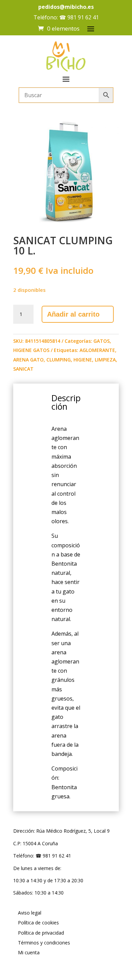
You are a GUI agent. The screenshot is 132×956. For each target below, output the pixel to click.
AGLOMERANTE (97, 350)
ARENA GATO (28, 359)
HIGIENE (82, 359)
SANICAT (23, 369)
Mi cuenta (29, 952)
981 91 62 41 (83, 17)
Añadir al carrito (73, 314)
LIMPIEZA (105, 359)
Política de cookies (38, 922)
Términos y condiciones (44, 942)
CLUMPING (58, 359)
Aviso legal (29, 912)
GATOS (101, 341)
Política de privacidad (41, 933)
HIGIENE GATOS (31, 350)
